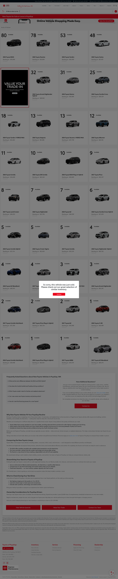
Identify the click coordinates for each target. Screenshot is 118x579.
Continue (59, 294)
